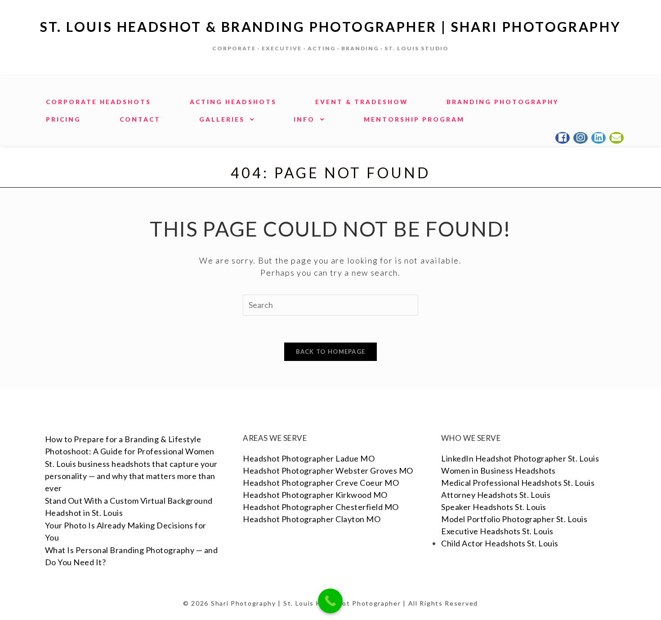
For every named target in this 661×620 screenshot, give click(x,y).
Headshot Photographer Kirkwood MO (315, 495)
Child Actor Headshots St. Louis (499, 543)
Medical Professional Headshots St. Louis (517, 483)
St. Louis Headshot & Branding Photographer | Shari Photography (330, 26)
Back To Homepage (331, 351)
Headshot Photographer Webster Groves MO (328, 470)
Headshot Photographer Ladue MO (309, 458)
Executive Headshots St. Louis (497, 531)
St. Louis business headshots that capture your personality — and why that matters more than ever (131, 476)
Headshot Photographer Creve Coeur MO (321, 483)
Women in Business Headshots (498, 470)
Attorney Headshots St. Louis (495, 495)
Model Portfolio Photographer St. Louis (514, 519)
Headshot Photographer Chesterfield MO (321, 507)
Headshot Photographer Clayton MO (311, 519)
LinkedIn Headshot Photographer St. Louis (520, 458)
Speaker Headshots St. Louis (493, 507)
